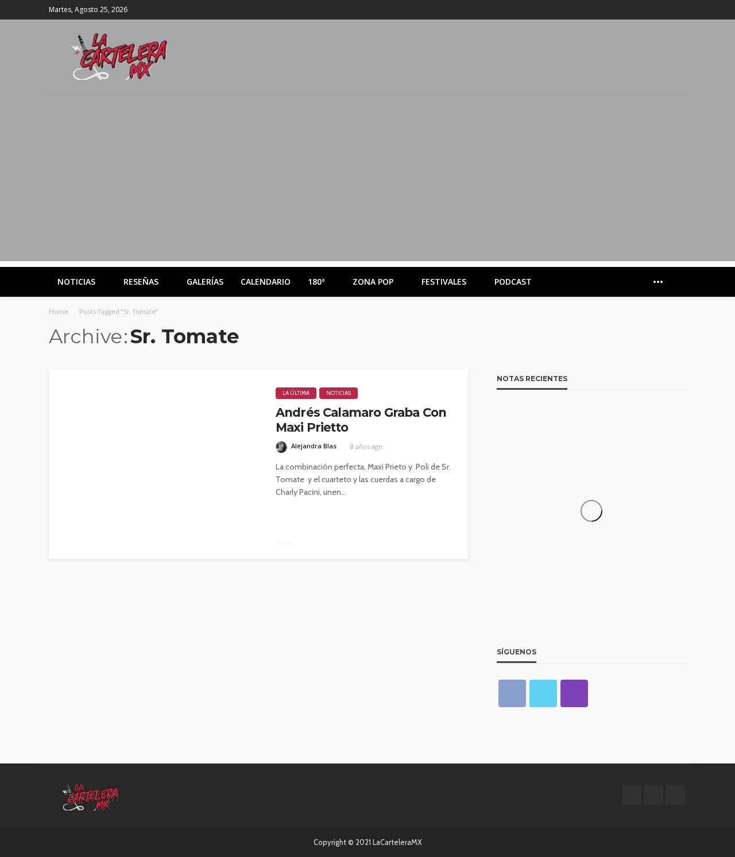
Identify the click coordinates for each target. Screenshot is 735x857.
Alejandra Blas (313, 445)
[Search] (676, 282)
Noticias (76, 281)
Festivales (443, 281)
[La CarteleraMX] (119, 55)
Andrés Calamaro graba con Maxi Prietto (361, 420)
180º (316, 281)
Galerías (205, 281)
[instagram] (678, 10)
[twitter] (663, 10)
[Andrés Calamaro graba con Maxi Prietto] (153, 464)
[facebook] (648, 10)
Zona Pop (373, 281)
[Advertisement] (367, 180)
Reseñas (140, 281)
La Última (296, 393)
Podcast (513, 281)
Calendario (266, 281)
